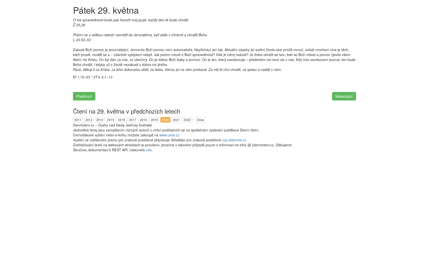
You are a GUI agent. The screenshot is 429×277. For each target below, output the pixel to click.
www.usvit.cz (169, 134)
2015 (110, 120)
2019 (154, 120)
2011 (77, 120)
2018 (143, 120)
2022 (187, 120)
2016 (121, 120)
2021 (176, 120)
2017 (132, 120)
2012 (88, 120)
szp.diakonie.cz (234, 139)
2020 (165, 120)
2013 (99, 120)
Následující (344, 96)
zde (149, 149)
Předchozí (84, 96)
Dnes (200, 120)
